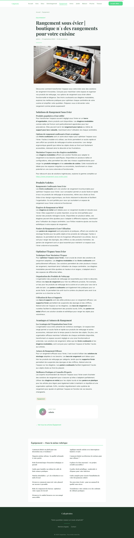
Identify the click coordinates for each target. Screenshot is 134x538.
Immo (71, 3)
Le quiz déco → (115, 3)
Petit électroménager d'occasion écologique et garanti (47, 464)
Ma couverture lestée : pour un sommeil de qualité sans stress (84, 483)
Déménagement (52, 3)
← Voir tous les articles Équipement (48, 425)
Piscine (91, 3)
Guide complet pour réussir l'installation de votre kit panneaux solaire (85, 477)
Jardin (78, 3)
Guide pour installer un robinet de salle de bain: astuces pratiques (46, 470)
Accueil (30, 3)
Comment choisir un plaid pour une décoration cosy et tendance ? (44, 451)
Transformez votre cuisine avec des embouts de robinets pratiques (85, 490)
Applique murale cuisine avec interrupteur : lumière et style (85, 451)
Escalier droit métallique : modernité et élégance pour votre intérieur (83, 470)
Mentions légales (63, 527)
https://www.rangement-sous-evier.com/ (51, 177)
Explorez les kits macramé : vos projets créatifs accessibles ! (83, 464)
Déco (42, 3)
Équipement (63, 3)
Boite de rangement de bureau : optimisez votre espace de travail (46, 490)
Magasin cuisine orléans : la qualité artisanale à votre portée (48, 457)
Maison (84, 3)
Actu (36, 3)
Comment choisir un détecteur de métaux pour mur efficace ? (86, 457)
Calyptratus (67, 513)
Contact (73, 527)
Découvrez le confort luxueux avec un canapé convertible (47, 496)
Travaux (99, 3)
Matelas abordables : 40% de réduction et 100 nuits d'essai (47, 477)
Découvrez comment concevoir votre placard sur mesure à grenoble (47, 483)
